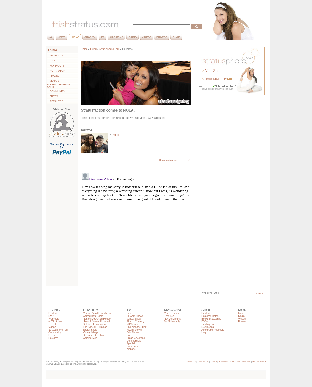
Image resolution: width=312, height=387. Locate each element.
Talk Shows (133, 332)
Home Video (133, 346)
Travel (53, 75)
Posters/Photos (210, 316)
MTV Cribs (132, 324)
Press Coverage (136, 337)
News (241, 313)
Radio (241, 316)
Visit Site (212, 71)
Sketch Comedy (135, 321)
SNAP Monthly (172, 321)
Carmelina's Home (93, 316)
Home (84, 49)
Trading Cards (209, 324)
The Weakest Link (137, 327)
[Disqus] (136, 228)
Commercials (134, 340)
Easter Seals (90, 329)
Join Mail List (215, 79)
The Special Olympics (95, 327)
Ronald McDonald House (97, 318)
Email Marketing (212, 89)
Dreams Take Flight (94, 335)
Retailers (55, 101)
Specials (131, 343)
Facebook (223, 361)
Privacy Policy (259, 361)
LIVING (52, 50)
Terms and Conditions (240, 361)
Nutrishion (56, 70)
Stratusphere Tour (109, 49)
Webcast (131, 348)
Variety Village (90, 332)
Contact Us (203, 361)
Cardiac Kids (90, 337)
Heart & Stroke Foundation (97, 321)
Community (56, 91)
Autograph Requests (212, 329)
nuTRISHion (55, 321)
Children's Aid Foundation (97, 313)
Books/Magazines (211, 318)
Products (55, 55)
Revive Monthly (172, 318)
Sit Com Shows (135, 316)
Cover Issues (171, 313)
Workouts (55, 65)
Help (203, 332)
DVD (51, 60)
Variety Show (134, 318)
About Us (191, 361)
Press (52, 96)
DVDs (204, 321)
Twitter (213, 361)
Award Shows (134, 329)
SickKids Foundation (94, 324)
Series (130, 313)
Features (169, 316)
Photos (116, 134)
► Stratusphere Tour (58, 86)
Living (93, 49)
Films (129, 335)
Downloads (207, 327)
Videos (53, 80)
